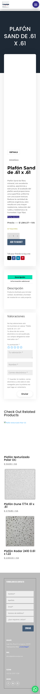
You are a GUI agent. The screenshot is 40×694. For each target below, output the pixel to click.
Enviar (28, 628)
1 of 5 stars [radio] (8, 347)
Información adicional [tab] (20, 281)
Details (13, 152)
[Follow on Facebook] (8, 683)
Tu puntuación (13, 345)
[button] (35, 4)
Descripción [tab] (20, 277)
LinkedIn (18, 258)
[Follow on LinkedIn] (13, 683)
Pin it (23, 258)
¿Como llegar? (24, 647)
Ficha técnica (13, 217)
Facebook (14, 258)
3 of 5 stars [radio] (15, 347)
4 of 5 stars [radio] (18, 347)
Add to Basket (16, 242)
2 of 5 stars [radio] (11, 347)
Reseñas (14, 160)
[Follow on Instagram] (17, 683)
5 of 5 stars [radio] (21, 347)
